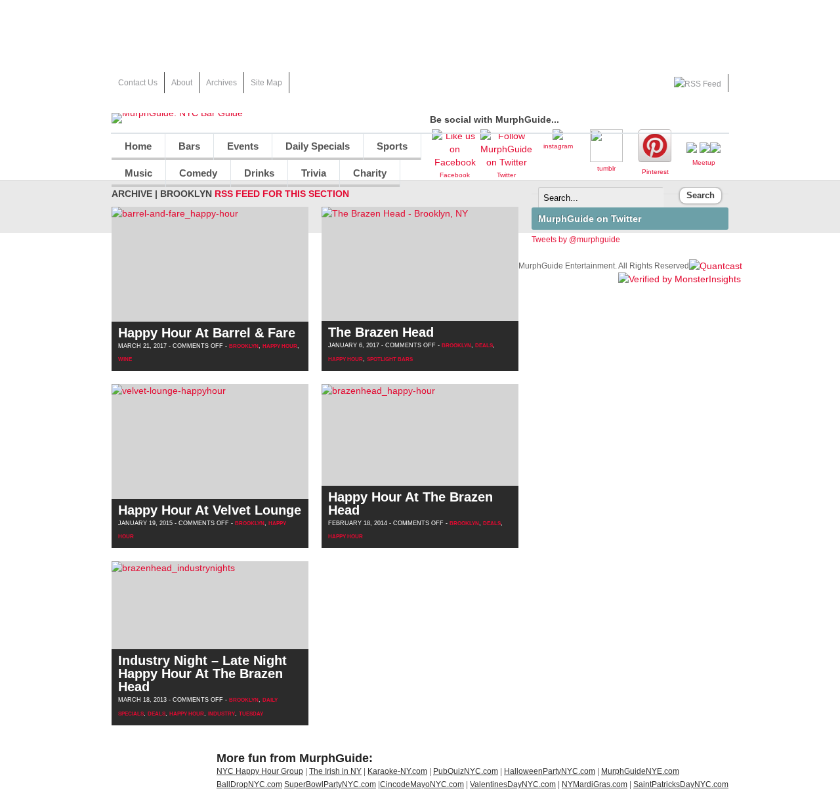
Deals (484, 346)
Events (243, 146)
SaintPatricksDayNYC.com (680, 784)
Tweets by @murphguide (576, 239)
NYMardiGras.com (594, 784)
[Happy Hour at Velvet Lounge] (169, 390)
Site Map (266, 82)
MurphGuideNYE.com (640, 771)
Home (138, 146)
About (181, 82)
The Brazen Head (381, 332)
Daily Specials (311, 150)
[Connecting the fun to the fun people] (177, 113)
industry (221, 714)
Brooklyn (244, 346)
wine (125, 359)
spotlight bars (390, 359)
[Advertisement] (420, 29)
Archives (221, 82)
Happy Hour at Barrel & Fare (206, 333)
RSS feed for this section (282, 193)
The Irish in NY (335, 771)
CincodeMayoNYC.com (422, 784)
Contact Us (138, 82)
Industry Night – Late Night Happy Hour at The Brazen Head (202, 673)
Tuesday (251, 714)
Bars (189, 146)
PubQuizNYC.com (465, 771)
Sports (386, 150)
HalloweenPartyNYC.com (549, 771)
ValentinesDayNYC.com (513, 784)
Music (132, 176)
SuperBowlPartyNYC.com (330, 784)
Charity (370, 173)
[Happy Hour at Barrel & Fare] (175, 213)
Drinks (252, 176)
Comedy (191, 176)
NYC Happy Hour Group (260, 771)
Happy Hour (279, 346)
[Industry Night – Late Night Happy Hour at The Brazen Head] (173, 568)
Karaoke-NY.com (397, 771)
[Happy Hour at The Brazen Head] (378, 390)
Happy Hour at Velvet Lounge (209, 510)
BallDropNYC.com (249, 784)
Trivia (313, 173)
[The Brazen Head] (395, 213)
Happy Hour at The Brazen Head (410, 503)
